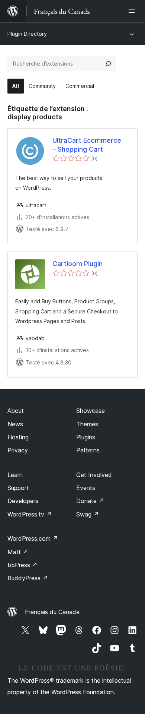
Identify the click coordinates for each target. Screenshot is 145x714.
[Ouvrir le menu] (133, 11)
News (15, 424)
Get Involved (94, 474)
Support (18, 488)
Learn (15, 474)
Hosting (18, 437)
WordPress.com (32, 538)
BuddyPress (27, 578)
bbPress (22, 565)
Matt (17, 552)
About (15, 410)
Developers (22, 501)
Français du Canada (52, 612)
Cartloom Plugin (77, 264)
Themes (87, 424)
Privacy (17, 450)
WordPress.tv (29, 514)
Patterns (88, 450)
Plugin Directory (27, 34)
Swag (87, 514)
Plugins (85, 437)
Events (85, 488)
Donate (90, 501)
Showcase (90, 410)
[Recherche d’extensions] (108, 63)
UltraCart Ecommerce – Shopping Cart (86, 144)
